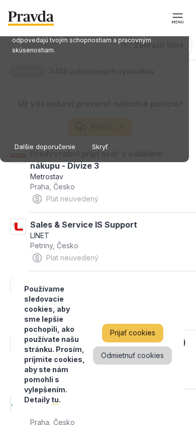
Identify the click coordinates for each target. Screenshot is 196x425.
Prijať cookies (132, 332)
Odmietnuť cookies (132, 355)
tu (55, 399)
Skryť (100, 147)
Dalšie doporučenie (45, 147)
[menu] (177, 18)
